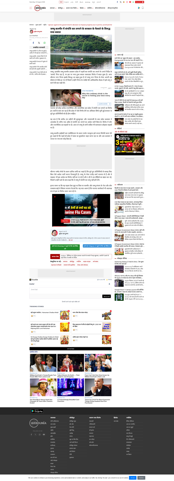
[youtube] (130, 2)
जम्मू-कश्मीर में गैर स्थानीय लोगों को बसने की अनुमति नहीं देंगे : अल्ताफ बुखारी (38, 68)
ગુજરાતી (99, 2)
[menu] (31, 8)
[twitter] (120, 2)
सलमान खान (73, 448)
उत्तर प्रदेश (52, 424)
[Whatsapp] (133, 2)
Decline (141, 477)
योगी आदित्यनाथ (54, 421)
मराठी (76, 2)
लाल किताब (129, 433)
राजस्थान (52, 454)
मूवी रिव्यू (72, 430)
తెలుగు (81, 2)
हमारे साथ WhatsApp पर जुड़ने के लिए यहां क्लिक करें (65, 247)
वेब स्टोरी (72, 427)
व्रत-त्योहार (91, 439)
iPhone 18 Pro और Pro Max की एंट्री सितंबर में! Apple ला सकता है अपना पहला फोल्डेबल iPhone (129, 277)
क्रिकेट (82, 8)
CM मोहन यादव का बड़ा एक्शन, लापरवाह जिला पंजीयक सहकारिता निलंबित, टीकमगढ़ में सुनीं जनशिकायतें (129, 203)
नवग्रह (127, 451)
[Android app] (37, 411)
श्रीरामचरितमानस (100, 8)
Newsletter (139, 2)
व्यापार (52, 469)
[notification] (143, 8)
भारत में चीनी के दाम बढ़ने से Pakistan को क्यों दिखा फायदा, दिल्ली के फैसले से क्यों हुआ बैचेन (129, 101)
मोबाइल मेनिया (122, 258)
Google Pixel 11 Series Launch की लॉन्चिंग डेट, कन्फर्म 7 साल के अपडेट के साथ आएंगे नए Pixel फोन (129, 291)
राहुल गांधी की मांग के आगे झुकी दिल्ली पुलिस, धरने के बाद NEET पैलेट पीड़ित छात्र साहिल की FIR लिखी (129, 73)
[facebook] (117, 2)
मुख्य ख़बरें (38, 25)
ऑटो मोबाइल (53, 460)
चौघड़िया (128, 445)
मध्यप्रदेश (52, 442)
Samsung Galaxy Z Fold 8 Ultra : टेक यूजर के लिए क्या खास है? (129, 263)
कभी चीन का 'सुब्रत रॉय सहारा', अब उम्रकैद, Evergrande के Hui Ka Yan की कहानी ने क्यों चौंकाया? (129, 59)
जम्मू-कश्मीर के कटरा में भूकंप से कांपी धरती (38, 62)
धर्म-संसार (95, 261)
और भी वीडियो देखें (121, 132)
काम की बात (53, 457)
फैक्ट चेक (52, 466)
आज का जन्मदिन (130, 424)
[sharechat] (123, 2)
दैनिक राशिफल (130, 421)
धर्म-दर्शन (91, 442)
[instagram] (127, 2)
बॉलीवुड (60, 8)
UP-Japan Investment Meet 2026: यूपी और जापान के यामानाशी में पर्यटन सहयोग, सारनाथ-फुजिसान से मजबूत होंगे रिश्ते (129, 231)
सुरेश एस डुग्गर (38, 31)
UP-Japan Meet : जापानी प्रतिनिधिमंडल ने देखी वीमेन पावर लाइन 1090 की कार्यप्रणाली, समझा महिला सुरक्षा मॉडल (129, 217)
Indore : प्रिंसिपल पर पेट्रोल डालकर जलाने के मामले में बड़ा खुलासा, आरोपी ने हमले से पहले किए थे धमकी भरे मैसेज (85, 257)
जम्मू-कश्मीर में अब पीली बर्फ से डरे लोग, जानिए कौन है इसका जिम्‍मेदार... (38, 73)
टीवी (71, 454)
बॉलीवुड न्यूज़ (73, 421)
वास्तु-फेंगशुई (129, 436)
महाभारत (91, 436)
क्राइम (51, 463)
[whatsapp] (44, 42)
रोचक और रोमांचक (82, 265)
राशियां (128, 430)
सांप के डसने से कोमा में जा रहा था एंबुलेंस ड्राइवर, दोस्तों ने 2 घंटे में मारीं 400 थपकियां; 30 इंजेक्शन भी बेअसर (129, 115)
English (66, 2)
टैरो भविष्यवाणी (130, 439)
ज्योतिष (89, 8)
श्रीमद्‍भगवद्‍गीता (113, 8)
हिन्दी (61, 2)
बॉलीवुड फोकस (73, 445)
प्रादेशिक (52, 439)
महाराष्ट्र (52, 451)
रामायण (91, 433)
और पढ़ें (70, 240)
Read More (65, 221)
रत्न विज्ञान (128, 454)
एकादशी (91, 421)
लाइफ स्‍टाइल (87, 261)
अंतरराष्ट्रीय (53, 433)
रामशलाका (129, 442)
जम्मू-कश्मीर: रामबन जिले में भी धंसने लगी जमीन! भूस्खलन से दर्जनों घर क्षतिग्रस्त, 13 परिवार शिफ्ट (38, 57)
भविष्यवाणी (92, 424)
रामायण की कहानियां (69, 265)
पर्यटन (71, 436)
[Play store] (139, 8)
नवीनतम (120, 184)
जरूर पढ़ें (120, 55)
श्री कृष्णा (91, 430)
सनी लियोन (72, 451)
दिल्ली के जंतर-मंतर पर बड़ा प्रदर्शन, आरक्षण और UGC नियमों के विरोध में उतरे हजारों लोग (129, 189)
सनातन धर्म (92, 427)
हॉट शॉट (72, 424)
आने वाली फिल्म (74, 442)
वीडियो (119, 128)
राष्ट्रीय (44, 25)
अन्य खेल (116, 421)
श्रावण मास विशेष (71, 8)
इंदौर (51, 436)
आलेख (71, 433)
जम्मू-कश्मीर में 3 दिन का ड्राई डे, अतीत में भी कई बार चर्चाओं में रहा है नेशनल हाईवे (38, 52)
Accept (133, 477)
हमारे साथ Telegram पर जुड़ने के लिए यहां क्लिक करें (97, 246)
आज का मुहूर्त (129, 427)
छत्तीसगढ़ (52, 445)
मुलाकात (72, 457)
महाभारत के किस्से (56, 265)
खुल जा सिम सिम (74, 439)
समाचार (52, 8)
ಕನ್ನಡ (93, 2)
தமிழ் (72, 2)
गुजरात (52, 448)
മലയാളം (87, 2)
